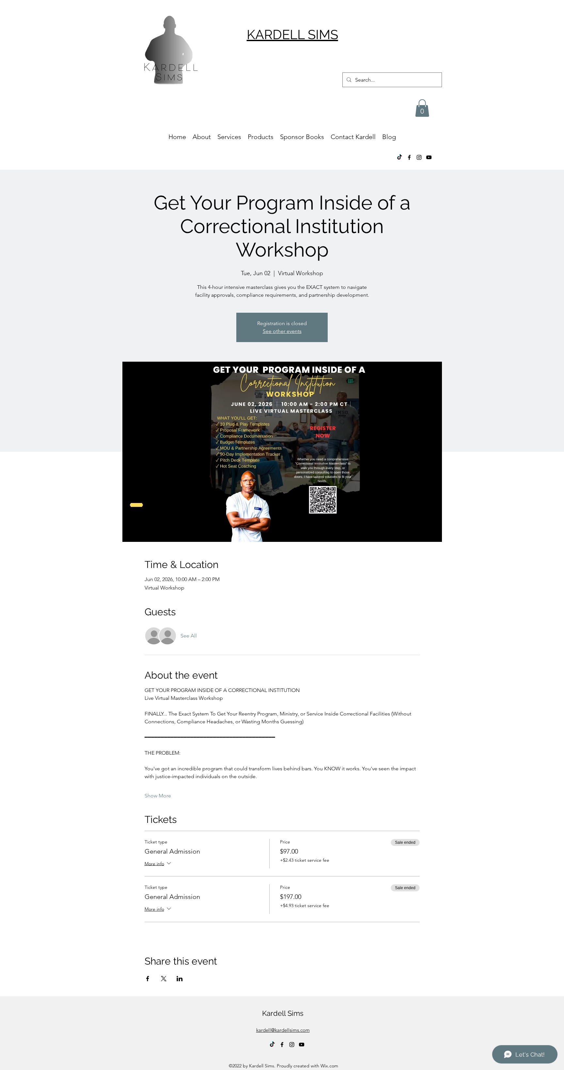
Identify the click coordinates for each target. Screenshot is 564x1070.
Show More (158, 796)
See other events (282, 331)
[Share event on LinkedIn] (180, 978)
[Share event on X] (164, 978)
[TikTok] (399, 157)
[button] (422, 108)
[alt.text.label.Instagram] (419, 157)
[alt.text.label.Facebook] (409, 157)
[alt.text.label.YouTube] (429, 157)
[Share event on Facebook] (148, 978)
